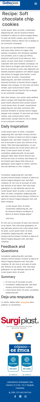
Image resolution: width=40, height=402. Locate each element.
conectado (24, 302)
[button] (36, 3)
